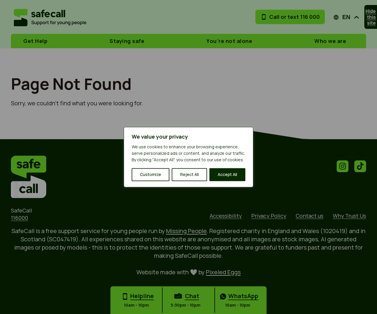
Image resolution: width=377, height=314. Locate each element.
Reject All (189, 174)
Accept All (227, 174)
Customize (150, 174)
